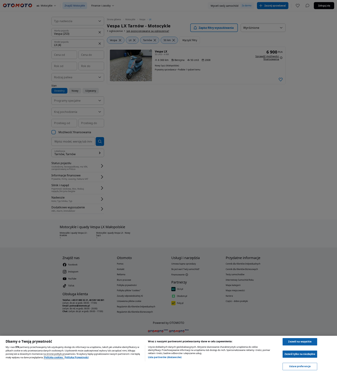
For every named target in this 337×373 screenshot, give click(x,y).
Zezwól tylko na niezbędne (300, 354)
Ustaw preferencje (300, 366)
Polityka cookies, (54, 357)
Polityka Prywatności (77, 357)
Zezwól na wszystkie (299, 341)
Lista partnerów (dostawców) (165, 357)
